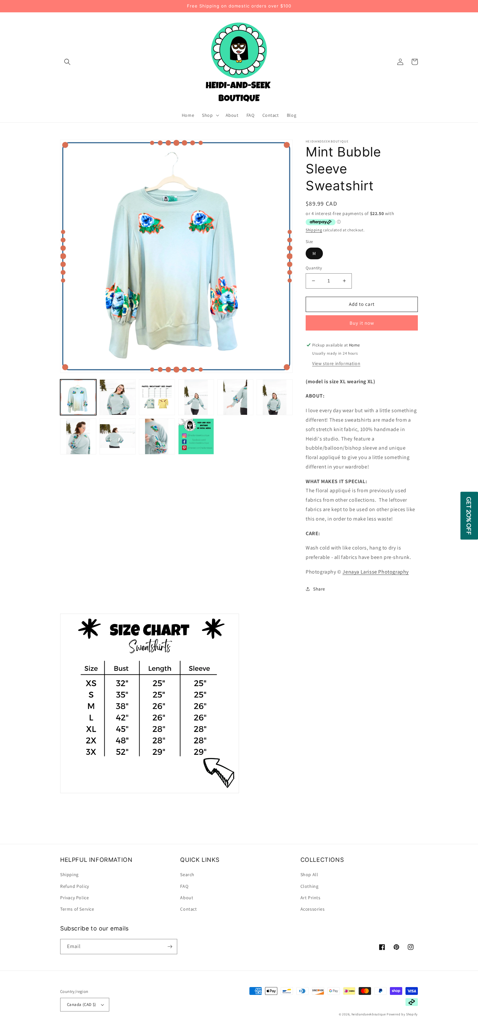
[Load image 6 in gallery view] (275, 397)
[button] (67, 62)
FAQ (184, 886)
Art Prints (310, 898)
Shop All (309, 874)
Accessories (312, 909)
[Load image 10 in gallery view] (196, 436)
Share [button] (319, 589)
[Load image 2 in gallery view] (118, 397)
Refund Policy (74, 886)
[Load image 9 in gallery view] (157, 436)
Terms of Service (77, 909)
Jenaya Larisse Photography (375, 571)
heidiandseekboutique (369, 1014)
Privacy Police (74, 898)
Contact (188, 909)
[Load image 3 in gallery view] (157, 397)
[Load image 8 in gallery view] (118, 436)
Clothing (309, 886)
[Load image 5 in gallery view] (235, 397)
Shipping (314, 229)
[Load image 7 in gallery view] (78, 436)
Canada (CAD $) (81, 1004)
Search (187, 874)
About (186, 898)
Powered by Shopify (402, 1014)
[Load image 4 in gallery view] (196, 397)
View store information (336, 363)
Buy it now (362, 323)
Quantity (314, 268)
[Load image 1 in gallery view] (78, 397)
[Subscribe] (170, 946)
